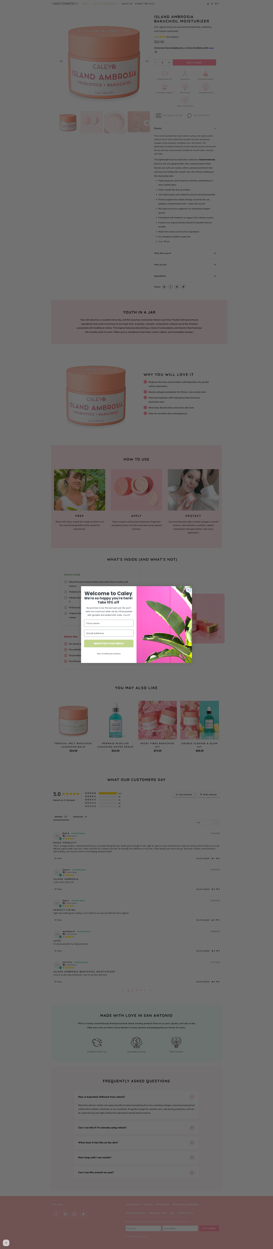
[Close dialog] (188, 589)
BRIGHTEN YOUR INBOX (109, 643)
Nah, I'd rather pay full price (108, 653)
